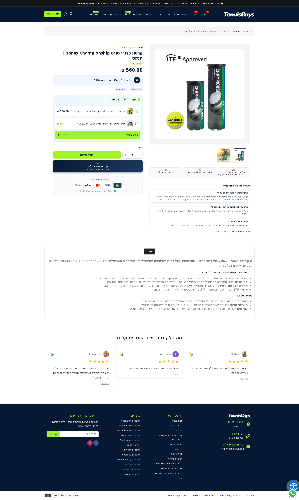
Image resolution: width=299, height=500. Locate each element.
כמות (140, 147)
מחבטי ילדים (134, 444)
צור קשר (178, 449)
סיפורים (179, 478)
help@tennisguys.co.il (232, 448)
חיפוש (179, 430)
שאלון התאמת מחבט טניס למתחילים (169, 437)
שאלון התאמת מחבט (172, 468)
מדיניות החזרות (222, 231)
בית (250, 31)
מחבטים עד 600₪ (131, 454)
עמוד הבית (177, 420)
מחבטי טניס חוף (132, 474)
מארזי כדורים (240, 31)
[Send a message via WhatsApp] (292, 493)
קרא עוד (244, 374)
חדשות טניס (176, 444)
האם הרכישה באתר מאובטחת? (232, 192)
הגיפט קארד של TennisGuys (168, 463)
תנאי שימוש (177, 453)
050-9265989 (236, 437)
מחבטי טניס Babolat (130, 425)
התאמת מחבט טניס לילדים (169, 473)
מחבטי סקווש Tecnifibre (128, 459)
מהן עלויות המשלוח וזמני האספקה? (229, 207)
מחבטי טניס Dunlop (130, 440)
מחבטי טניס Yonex (131, 435)
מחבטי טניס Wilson (131, 420)
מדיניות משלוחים (241, 231)
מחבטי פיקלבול (133, 464)
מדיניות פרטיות (175, 458)
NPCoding (225, 495)
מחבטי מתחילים (132, 449)
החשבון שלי (176, 425)
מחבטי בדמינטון (132, 469)
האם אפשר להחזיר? (238, 221)
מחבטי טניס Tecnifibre (129, 430)
